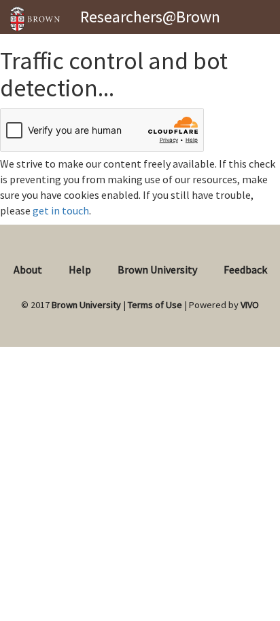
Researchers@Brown (150, 16)
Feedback (245, 269)
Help (80, 269)
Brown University (157, 269)
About (28, 269)
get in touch (61, 210)
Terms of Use (155, 305)
